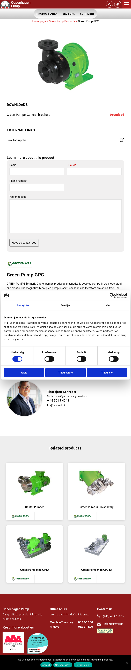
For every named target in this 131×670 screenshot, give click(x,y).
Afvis (24, 372)
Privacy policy (83, 665)
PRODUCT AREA (47, 13)
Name (12, 165)
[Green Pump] (20, 516)
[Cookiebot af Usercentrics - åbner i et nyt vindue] (112, 295)
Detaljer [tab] (65, 305)
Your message (17, 196)
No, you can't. (63, 665)
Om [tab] (108, 305)
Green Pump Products (62, 21)
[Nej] (126, 662)
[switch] (49, 359)
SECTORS (68, 13)
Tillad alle (107, 372)
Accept (46, 665)
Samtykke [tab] (23, 305)
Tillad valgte (65, 372)
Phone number (18, 180)
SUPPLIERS (87, 13)
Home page (39, 21)
